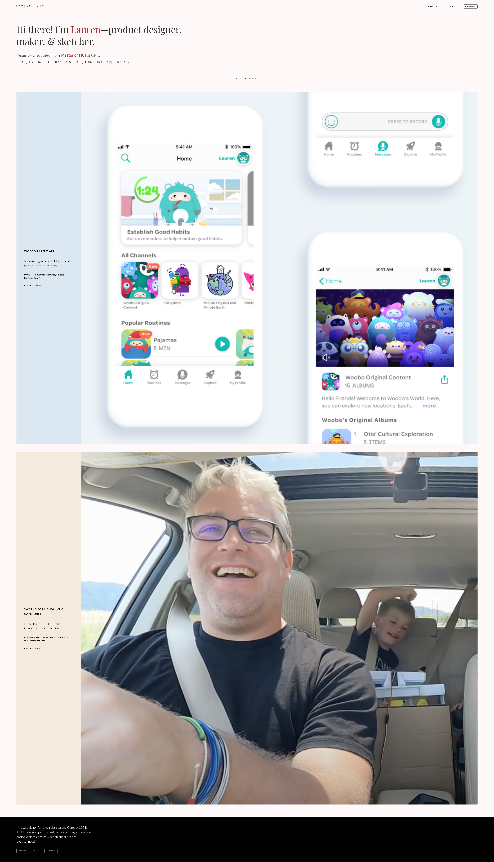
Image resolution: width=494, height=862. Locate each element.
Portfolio (436, 6)
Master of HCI (73, 55)
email (36, 851)
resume (22, 851)
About (455, 6)
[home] (30, 5)
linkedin (51, 851)
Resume (470, 6)
